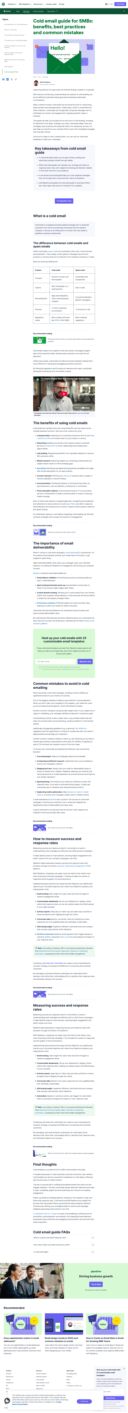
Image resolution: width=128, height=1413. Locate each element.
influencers (50, 446)
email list (51, 799)
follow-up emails (66, 937)
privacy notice (67, 669)
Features (11, 4)
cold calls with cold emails (52, 963)
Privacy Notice (22, 1404)
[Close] (124, 1368)
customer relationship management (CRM (73, 866)
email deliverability (73, 553)
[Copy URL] (16, 79)
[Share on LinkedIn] (7, 79)
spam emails (53, 251)
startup (66, 476)
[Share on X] (11, 79)
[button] (7, 1401)
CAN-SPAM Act (80, 728)
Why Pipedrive (24, 4)
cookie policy (80, 413)
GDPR (57, 320)
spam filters (71, 504)
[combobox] (107, 4)
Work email (45, 661)
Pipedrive (36, 573)
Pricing (61, 4)
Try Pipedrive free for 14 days (45, 1214)
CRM (59, 1031)
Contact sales (51, 4)
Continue (84, 1401)
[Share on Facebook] (3, 79)
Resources (38, 4)
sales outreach (49, 907)
